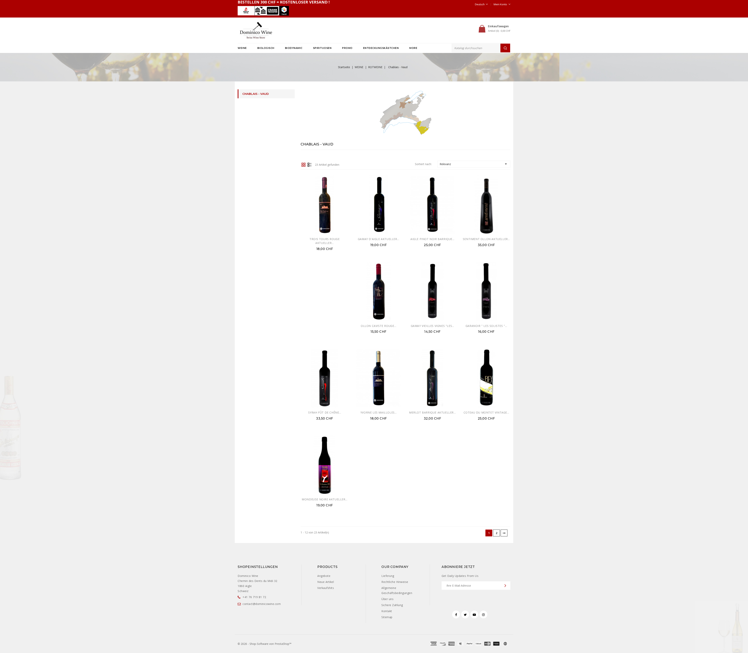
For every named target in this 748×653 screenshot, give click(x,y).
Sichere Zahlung (392, 605)
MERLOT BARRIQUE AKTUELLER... (432, 412)
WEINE (242, 48)
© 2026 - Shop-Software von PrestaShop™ (264, 644)
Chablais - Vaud (255, 94)
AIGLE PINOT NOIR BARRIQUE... (432, 239)
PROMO (347, 48)
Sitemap (387, 617)
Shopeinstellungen (258, 567)
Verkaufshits (325, 588)
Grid (303, 164)
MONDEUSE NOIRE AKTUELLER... (324, 499)
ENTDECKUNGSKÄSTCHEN (381, 48)
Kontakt (386, 611)
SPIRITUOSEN (322, 48)
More (413, 48)
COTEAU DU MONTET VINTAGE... (486, 412)
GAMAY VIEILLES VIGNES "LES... (432, 326)
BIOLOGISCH (265, 48)
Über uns (387, 599)
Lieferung (387, 576)
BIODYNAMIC (294, 48)
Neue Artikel (325, 582)
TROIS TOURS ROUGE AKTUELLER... (325, 241)
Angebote (323, 576)
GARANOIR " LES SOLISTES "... (486, 326)
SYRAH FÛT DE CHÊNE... (324, 412)
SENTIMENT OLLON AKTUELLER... (486, 239)
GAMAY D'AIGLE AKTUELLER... (378, 239)
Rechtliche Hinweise (394, 582)
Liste (309, 164)
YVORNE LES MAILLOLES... (378, 412)
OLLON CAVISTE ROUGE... (378, 326)
